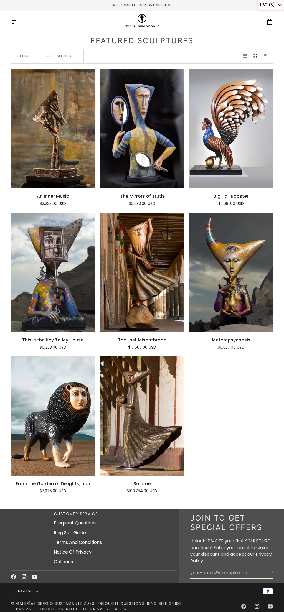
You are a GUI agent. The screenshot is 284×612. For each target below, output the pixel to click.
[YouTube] (34, 576)
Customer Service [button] (76, 514)
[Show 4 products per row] (266, 56)
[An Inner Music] (53, 128)
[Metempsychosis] (231, 272)
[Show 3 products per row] (255, 56)
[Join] (268, 572)
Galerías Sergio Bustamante (49, 603)
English (24, 591)
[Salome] (142, 416)
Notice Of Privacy (73, 552)
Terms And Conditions (78, 542)
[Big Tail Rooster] (231, 128)
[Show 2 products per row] (245, 56)
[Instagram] (24, 576)
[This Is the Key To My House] (53, 272)
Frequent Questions (75, 523)
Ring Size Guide (70, 532)
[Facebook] (13, 576)
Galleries (63, 562)
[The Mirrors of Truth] (142, 128)
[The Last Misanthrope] (142, 272)
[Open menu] (19, 22)
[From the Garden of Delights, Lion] (53, 416)
